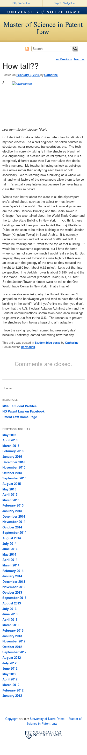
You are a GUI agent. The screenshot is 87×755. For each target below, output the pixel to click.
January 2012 (12, 695)
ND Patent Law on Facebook (23, 411)
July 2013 (9, 608)
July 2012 (9, 663)
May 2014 (9, 554)
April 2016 (9, 440)
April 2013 (9, 619)
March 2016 (10, 445)
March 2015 (10, 500)
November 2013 (13, 586)
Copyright (11, 719)
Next (79, 59)
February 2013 (12, 630)
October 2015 (12, 472)
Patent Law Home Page (19, 416)
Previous (64, 59)
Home (8, 388)
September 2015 (14, 478)
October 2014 (12, 527)
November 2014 (13, 521)
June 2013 (9, 614)
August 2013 (11, 603)
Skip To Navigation (64, 3)
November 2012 (13, 641)
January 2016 (12, 456)
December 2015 (13, 462)
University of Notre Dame (43, 10)
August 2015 (11, 483)
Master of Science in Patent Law (43, 27)
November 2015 (13, 467)
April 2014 (9, 559)
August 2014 (11, 538)
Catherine (51, 75)
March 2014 (10, 565)
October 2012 (12, 646)
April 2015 (9, 494)
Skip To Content (21, 3)
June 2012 (9, 668)
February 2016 (12, 451)
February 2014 (12, 570)
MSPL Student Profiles (19, 406)
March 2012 (10, 684)
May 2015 (9, 489)
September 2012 (14, 652)
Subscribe (27, 49)
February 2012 (12, 690)
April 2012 (9, 679)
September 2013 (14, 597)
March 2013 (10, 624)
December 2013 (13, 581)
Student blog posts (47, 342)
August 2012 (11, 657)
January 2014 (12, 576)
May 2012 (9, 674)
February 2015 (12, 505)
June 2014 (9, 548)
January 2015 (12, 510)
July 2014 (9, 543)
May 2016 (9, 434)
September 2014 (14, 532)
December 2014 (13, 516)
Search (75, 48)
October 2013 (12, 592)
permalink (28, 347)
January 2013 (12, 636)
